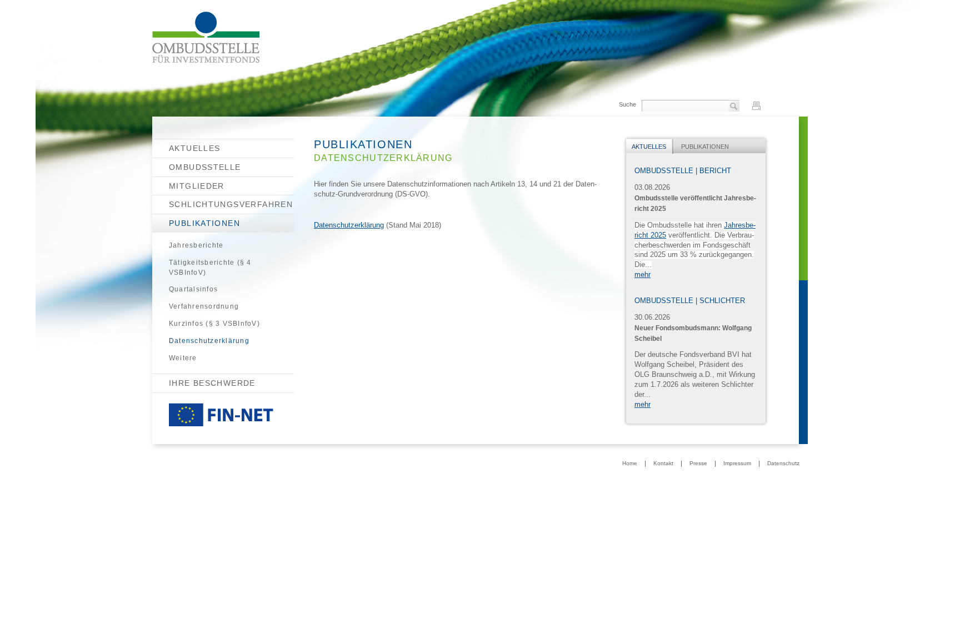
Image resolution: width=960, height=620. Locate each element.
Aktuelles (194, 148)
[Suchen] (733, 106)
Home (629, 463)
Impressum (737, 463)
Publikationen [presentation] (705, 146)
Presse (698, 463)
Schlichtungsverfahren (231, 204)
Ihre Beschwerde (212, 383)
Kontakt (663, 463)
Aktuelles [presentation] (649, 146)
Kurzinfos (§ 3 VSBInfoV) (214, 323)
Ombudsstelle (205, 167)
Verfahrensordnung (204, 306)
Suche (627, 104)
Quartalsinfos (193, 289)
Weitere (183, 358)
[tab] (649, 146)
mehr (642, 275)
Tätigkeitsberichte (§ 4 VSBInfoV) (210, 267)
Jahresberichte (196, 245)
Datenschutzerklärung (209, 341)
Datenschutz (783, 463)
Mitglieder (196, 186)
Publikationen (204, 223)
